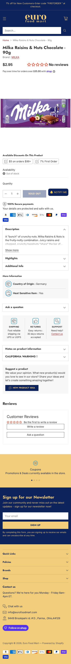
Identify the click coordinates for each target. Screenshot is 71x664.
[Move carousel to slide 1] (31, 480)
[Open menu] (4, 18)
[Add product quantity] (18, 193)
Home (6, 40)
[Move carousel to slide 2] (34, 480)
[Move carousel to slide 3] (36, 480)
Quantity (7, 183)
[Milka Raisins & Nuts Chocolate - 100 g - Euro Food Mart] (35, 113)
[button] (38, 64)
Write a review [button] (35, 426)
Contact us (57, 333)
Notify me (60, 192)
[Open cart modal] (65, 18)
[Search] (64, 30)
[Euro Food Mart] (35, 18)
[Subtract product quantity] (6, 193)
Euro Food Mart (31, 643)
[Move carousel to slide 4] (39, 480)
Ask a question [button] (35, 434)
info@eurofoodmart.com (22, 612)
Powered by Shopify (53, 643)
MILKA (15, 57)
